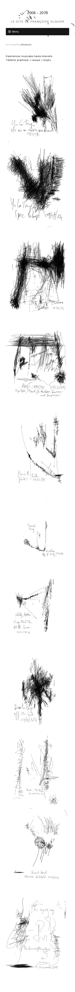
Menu (15, 31)
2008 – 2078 (37, 12)
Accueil (9, 45)
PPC (17, 45)
